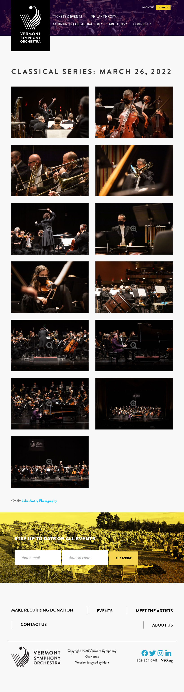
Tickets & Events (67, 16)
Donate (163, 7)
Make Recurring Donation (42, 610)
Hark (105, 662)
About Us (117, 24)
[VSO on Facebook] (144, 653)
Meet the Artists (154, 610)
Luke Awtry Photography (39, 500)
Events (104, 610)
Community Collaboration (76, 24)
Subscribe (123, 558)
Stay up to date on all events (55, 538)
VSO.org (167, 660)
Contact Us (148, 7)
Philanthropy (103, 16)
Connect (141, 24)
